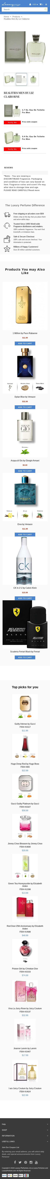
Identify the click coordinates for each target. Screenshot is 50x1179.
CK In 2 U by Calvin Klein (25, 588)
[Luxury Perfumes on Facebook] (14, 1162)
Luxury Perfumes (21, 1168)
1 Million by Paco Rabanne (25, 333)
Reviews (8, 168)
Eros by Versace (25, 524)
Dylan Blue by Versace (25, 397)
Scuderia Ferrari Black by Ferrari (25, 652)
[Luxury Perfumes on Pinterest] (24, 1162)
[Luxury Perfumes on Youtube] (35, 1162)
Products (16, 17)
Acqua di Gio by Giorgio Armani (25, 460)
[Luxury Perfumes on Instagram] (30, 1162)
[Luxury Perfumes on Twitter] (19, 1162)
